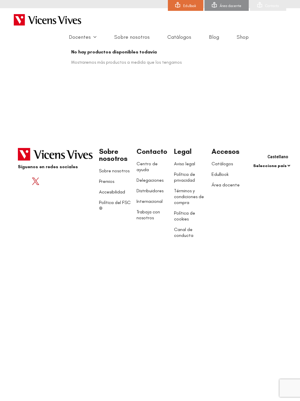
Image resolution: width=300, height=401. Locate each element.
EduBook (189, 6)
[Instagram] (59, 181)
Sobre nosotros (113, 155)
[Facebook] (24, 181)
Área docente (230, 6)
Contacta (272, 6)
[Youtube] (47, 181)
